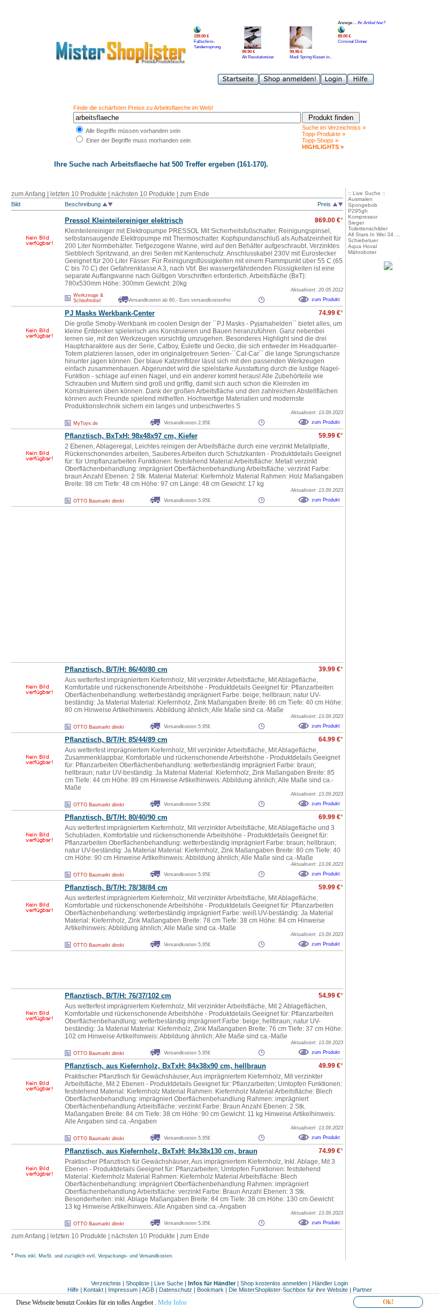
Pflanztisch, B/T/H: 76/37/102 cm (118, 996)
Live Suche (168, 1283)
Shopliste (137, 1283)
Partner (362, 1289)
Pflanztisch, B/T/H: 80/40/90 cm (116, 817)
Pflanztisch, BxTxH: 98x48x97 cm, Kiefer (131, 436)
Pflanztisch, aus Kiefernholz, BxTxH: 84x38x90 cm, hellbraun (165, 1066)
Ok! (388, 1302)
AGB (148, 1289)
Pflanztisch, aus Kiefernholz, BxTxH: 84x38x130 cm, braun (161, 1151)
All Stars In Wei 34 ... (374, 234)
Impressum (123, 1289)
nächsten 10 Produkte (143, 194)
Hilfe (73, 1289)
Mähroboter (362, 252)
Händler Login (330, 1283)
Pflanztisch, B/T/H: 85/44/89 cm (116, 740)
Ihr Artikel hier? (371, 22)
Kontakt (94, 1289)
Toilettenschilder (368, 228)
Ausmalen (360, 199)
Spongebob (362, 205)
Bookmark (210, 1289)
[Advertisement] (154, 585)
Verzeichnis (106, 1283)
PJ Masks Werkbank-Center (110, 313)
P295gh (358, 211)
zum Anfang (28, 194)
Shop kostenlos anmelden (273, 1283)
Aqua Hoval (362, 246)
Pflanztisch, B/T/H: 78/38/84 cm (116, 888)
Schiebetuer (363, 240)
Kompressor (362, 217)
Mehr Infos (172, 1302)
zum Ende (194, 194)
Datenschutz (175, 1289)
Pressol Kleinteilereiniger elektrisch (124, 220)
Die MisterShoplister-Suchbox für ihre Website (288, 1289)
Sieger (356, 223)
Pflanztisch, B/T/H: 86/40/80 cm (116, 669)
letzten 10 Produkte (78, 194)
